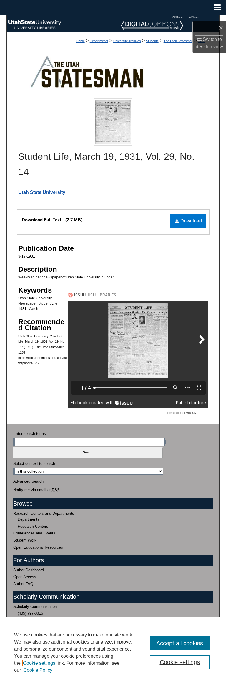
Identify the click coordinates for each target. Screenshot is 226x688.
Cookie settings (39, 663)
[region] (113, 652)
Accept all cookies (179, 643)
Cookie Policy (37, 670)
